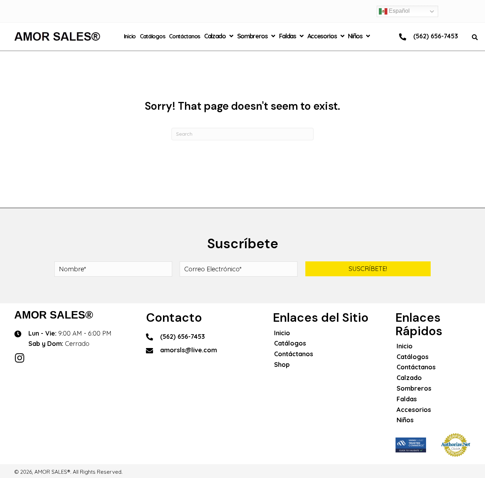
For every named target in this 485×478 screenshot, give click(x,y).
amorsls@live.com (188, 350)
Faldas (407, 399)
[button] (368, 268)
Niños (405, 420)
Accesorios (414, 410)
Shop (282, 364)
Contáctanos (293, 354)
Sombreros (414, 388)
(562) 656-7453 (435, 36)
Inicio (282, 333)
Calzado (409, 378)
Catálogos (290, 343)
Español (398, 11)
